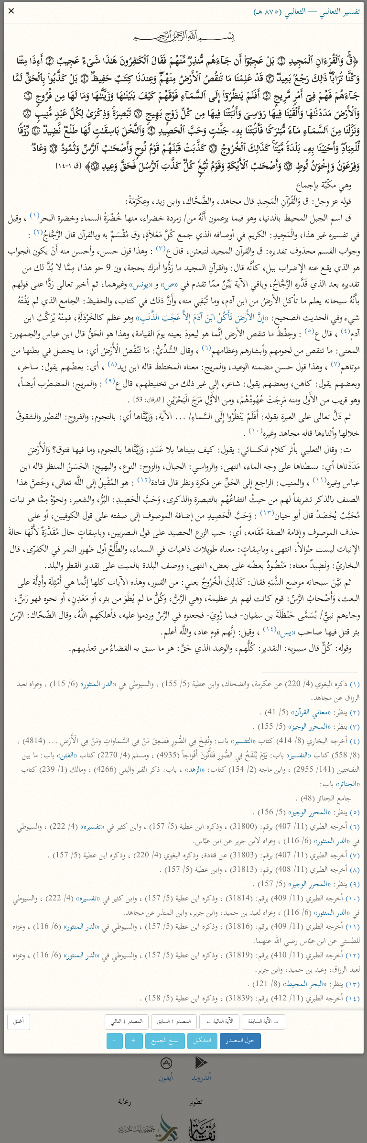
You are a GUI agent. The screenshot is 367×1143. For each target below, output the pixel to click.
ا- (115, 1040)
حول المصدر (240, 1040)
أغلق (18, 1021)
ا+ (134, 1040)
